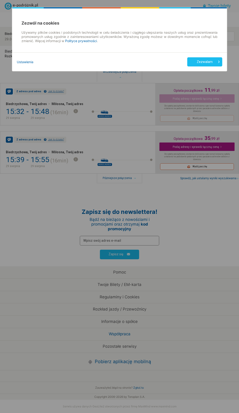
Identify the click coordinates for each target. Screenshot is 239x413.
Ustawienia (25, 62)
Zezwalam (205, 62)
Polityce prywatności (81, 41)
